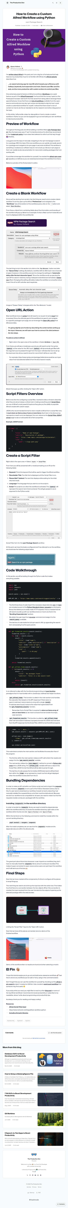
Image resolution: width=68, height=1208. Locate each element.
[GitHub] (30, 1175)
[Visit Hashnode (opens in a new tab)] (34, 1199)
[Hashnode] (40, 1175)
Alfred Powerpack (27, 96)
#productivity (10, 1021)
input (53, 316)
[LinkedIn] (33, 1175)
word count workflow (51, 984)
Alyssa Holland (15, 67)
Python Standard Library (35, 607)
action (25, 316)
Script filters (55, 402)
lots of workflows (37, 101)
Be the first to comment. (39, 1038)
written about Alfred (16, 74)
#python (27, 1021)
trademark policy (17, 134)
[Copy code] (59, 427)
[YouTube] (35, 1175)
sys (54, 605)
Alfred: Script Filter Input (17, 1007)
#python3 (20, 1021)
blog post (48, 990)
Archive (29, 1187)
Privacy (34, 1187)
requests (48, 607)
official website (51, 77)
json (59, 605)
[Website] (38, 1175)
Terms (39, 1187)
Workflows (46, 94)
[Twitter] (27, 1175)
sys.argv (32, 617)
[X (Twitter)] (21, 66)
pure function (50, 691)
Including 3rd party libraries (18, 1013)
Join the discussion (56, 1033)
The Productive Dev (17, 3)
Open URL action (49, 320)
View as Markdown (48, 25)
